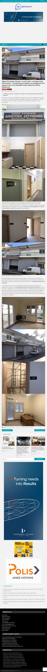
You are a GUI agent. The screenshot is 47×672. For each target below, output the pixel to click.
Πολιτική (9, 89)
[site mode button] (42, 44)
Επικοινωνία (28, 1)
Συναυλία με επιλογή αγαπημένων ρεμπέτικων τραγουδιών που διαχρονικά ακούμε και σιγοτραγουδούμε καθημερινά (23, 602)
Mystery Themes (17, 670)
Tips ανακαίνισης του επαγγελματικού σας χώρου (7, 448)
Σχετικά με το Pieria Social (19, 1)
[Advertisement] (23, 32)
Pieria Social (14, 91)
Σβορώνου (31, 427)
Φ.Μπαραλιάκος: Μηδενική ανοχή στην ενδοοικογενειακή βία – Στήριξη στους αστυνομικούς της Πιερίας (24, 599)
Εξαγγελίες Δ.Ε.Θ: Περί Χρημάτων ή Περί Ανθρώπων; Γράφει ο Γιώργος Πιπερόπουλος (20, 593)
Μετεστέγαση (24, 427)
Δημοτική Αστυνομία (11, 427)
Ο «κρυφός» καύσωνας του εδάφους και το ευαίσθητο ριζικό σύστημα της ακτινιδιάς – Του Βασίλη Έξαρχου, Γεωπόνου (23, 590)
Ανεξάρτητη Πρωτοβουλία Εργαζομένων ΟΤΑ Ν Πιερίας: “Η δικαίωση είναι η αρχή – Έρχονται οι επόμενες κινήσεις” (24, 596)
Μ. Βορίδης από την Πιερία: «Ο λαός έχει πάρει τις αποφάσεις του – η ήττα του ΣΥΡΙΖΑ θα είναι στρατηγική (38, 449)
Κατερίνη (18, 427)
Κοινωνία (4, 89)
